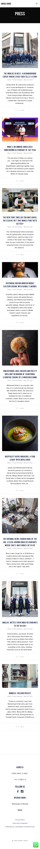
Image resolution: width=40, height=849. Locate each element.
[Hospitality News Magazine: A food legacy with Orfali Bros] (20, 433)
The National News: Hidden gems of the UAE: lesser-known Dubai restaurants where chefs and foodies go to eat (20, 541)
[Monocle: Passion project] (20, 676)
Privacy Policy (20, 820)
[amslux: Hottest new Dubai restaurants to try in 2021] (20, 599)
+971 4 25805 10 (20, 780)
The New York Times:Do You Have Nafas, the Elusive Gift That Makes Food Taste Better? (20, 220)
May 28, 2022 (28, 80)
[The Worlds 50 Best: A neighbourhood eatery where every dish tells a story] (20, 50)
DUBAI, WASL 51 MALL (20, 773)
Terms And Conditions (20, 823)
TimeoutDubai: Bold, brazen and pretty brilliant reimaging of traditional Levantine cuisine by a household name (20, 374)
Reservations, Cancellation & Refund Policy (20, 827)
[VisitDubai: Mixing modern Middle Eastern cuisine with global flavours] (20, 270)
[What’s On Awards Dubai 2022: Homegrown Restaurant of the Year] (20, 129)
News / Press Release (14, 80)
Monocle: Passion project (20, 693)
